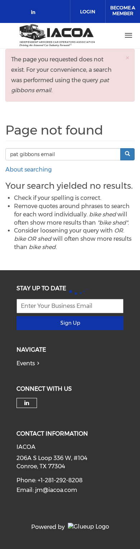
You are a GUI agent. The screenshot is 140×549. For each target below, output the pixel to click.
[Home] (57, 35)
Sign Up (70, 323)
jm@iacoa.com (56, 490)
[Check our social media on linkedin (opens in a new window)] (35, 13)
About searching (28, 169)
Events (26, 363)
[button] (127, 57)
